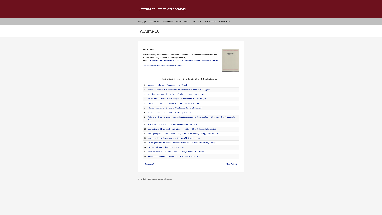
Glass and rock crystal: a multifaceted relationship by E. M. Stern (172, 124)
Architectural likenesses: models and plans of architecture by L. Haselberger (177, 99)
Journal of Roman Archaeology (162, 9)
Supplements (168, 22)
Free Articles (196, 22)
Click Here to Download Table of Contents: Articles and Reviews (162, 65)
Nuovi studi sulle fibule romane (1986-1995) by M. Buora (169, 112)
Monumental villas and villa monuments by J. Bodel (167, 85)
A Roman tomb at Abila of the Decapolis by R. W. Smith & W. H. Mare (174, 156)
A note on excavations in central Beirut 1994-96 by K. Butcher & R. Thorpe (176, 152)
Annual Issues (154, 22)
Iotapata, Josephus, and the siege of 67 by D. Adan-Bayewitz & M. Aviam (175, 108)
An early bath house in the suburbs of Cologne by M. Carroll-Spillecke (174, 138)
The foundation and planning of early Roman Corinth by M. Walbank (174, 103)
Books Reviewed (182, 22)
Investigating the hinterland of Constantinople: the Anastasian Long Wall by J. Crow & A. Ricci (183, 134)
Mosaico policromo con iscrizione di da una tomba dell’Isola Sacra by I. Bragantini (183, 143)
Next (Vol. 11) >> (233, 164)
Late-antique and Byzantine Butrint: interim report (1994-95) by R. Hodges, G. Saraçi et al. (182, 129)
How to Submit (210, 22)
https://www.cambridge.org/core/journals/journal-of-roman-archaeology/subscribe (183, 60)
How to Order (224, 22)
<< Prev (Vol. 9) (148, 164)
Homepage (142, 22)
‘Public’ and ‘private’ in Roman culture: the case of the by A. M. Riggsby (179, 90)
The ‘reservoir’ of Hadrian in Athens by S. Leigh (166, 147)
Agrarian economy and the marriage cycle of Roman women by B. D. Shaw (176, 94)
